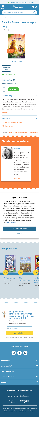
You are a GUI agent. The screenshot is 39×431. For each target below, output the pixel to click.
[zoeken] (35, 12)
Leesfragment (18, 61)
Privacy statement (7, 408)
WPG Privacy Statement (22, 337)
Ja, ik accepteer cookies (19, 228)
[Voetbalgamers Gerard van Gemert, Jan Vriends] (10, 269)
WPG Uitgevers (31, 411)
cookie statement (10, 222)
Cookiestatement (32, 408)
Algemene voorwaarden (19, 408)
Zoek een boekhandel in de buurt (12, 123)
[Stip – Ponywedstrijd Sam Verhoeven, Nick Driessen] (25, 270)
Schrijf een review (7, 126)
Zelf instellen (19, 233)
